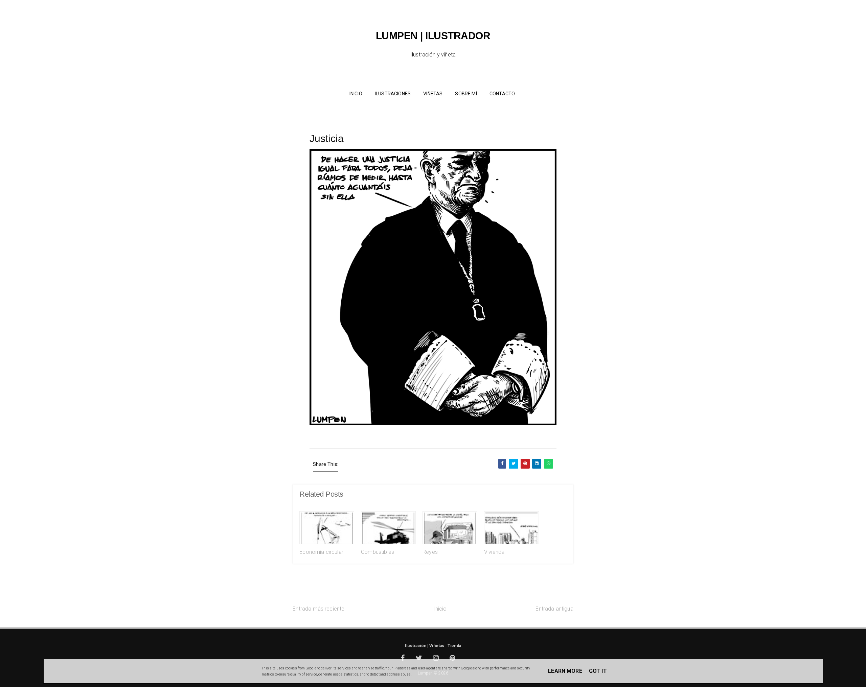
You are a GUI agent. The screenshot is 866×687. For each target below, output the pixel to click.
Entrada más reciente (318, 609)
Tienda (454, 645)
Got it (598, 671)
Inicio (440, 609)
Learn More (565, 671)
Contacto (502, 93)
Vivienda (494, 552)
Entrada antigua (554, 609)
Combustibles (377, 552)
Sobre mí (466, 93)
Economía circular (321, 552)
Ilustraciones (393, 93)
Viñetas (432, 93)
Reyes (430, 552)
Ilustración (415, 645)
